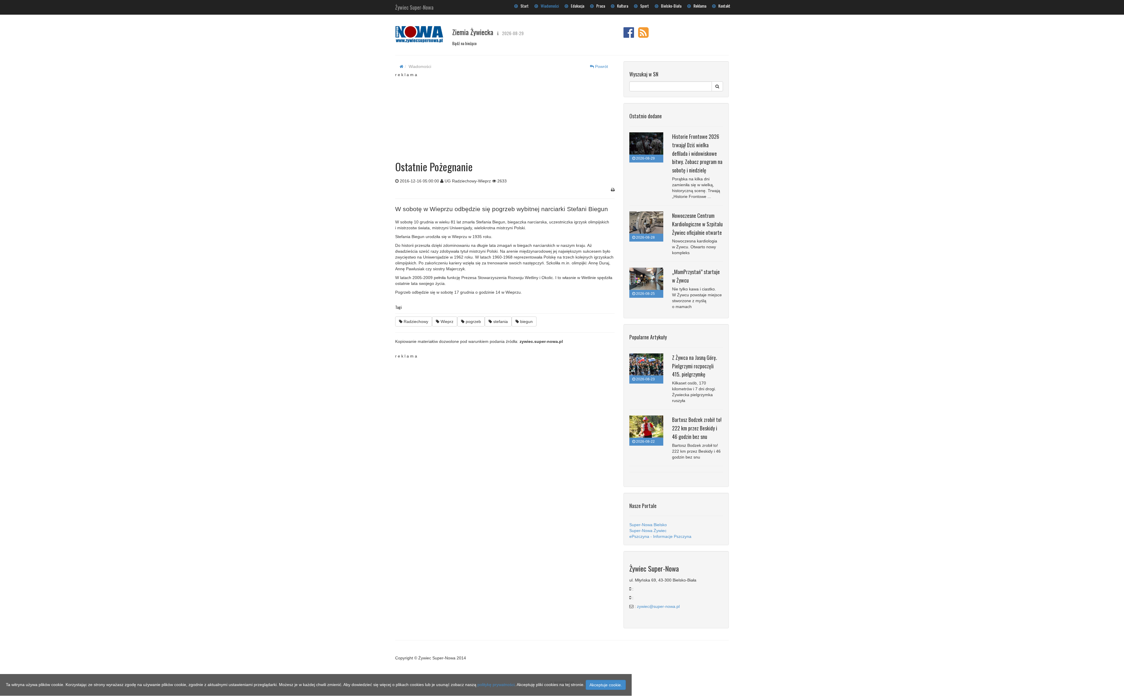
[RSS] (643, 35)
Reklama (698, 6)
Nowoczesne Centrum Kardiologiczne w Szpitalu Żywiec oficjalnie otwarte (697, 224)
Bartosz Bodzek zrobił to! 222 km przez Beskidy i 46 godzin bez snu (697, 428)
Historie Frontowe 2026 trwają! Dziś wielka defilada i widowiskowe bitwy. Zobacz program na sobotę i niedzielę (697, 153)
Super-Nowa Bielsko (648, 524)
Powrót (601, 66)
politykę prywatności (496, 684)
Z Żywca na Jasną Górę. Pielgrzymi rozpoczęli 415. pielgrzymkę (694, 366)
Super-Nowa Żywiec (647, 530)
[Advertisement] (505, 114)
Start (523, 6)
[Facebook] (628, 35)
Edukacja (576, 6)
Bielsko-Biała (669, 6)
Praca (599, 6)
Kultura (621, 6)
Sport (643, 6)
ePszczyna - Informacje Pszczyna (660, 536)
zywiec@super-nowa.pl (658, 606)
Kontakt (723, 6)
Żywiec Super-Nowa (414, 6)
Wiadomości (548, 6)
